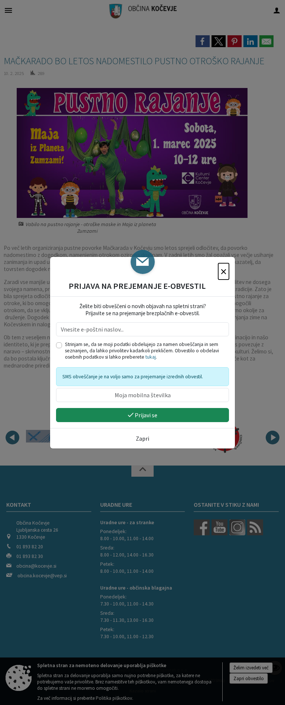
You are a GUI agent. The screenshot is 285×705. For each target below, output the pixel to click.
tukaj (150, 357)
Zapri (142, 438)
